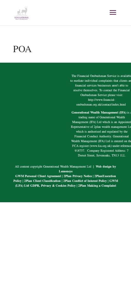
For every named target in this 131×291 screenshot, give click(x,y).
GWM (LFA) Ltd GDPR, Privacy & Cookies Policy (66, 183)
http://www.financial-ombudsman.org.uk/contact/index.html (101, 102)
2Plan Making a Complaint (97, 185)
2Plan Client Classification (42, 180)
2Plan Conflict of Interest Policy (85, 180)
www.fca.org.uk (101, 145)
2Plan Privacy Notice (78, 176)
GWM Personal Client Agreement (38, 176)
